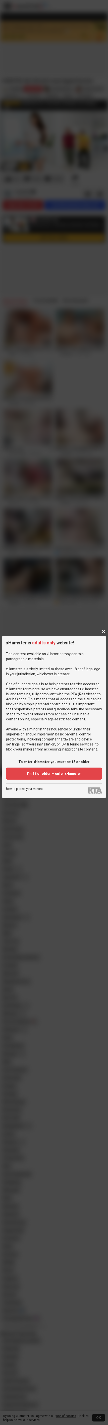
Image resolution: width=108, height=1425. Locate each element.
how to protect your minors (24, 789)
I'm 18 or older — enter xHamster (54, 774)
